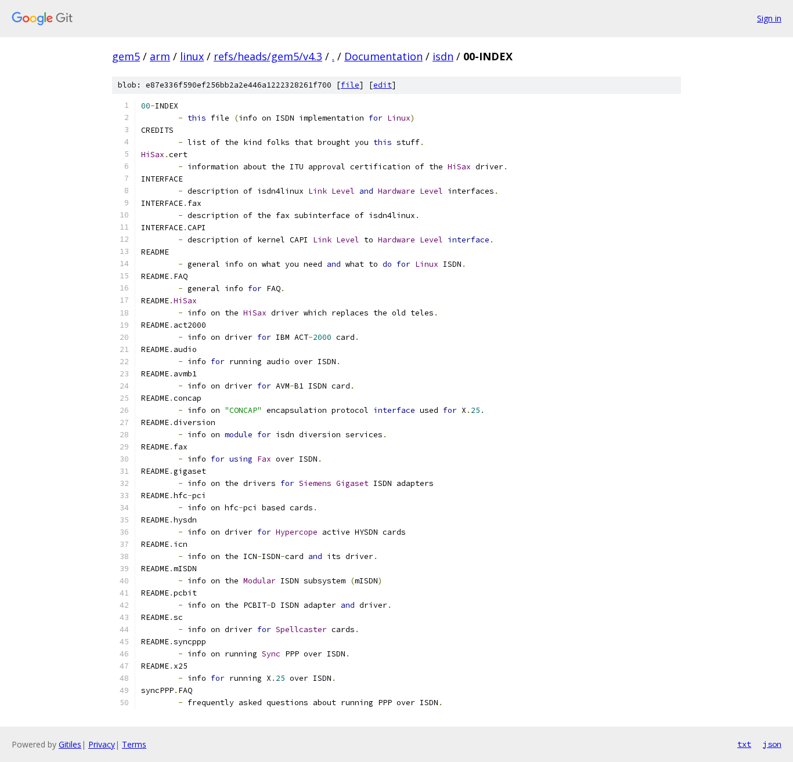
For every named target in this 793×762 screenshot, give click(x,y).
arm (160, 56)
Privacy (101, 744)
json (772, 744)
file (350, 85)
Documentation (383, 56)
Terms (134, 744)
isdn (442, 56)
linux (192, 56)
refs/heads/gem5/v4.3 (268, 56)
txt (744, 744)
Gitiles (70, 744)
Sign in (769, 18)
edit (382, 85)
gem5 (126, 56)
